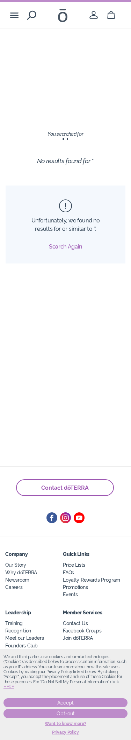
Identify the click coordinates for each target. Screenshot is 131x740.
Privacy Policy (65, 732)
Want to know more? (65, 723)
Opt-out (66, 713)
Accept (65, 703)
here (8, 686)
